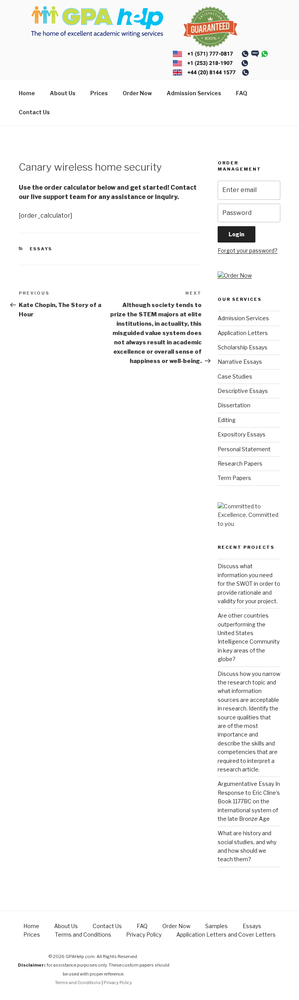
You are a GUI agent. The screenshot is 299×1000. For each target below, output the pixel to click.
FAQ (241, 93)
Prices (99, 93)
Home (27, 93)
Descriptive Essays (243, 390)
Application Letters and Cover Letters (226, 934)
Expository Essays (242, 434)
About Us (63, 93)
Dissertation (234, 405)
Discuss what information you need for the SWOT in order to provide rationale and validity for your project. (249, 583)
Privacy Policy (144, 934)
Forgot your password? (248, 250)
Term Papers (234, 478)
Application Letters (243, 333)
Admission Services (194, 93)
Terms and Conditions (83, 934)
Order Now (137, 93)
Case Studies (235, 376)
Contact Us (34, 112)
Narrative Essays (240, 361)
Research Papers (240, 463)
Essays (41, 248)
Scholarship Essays (242, 347)
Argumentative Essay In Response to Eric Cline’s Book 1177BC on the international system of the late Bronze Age (249, 801)
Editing (227, 420)
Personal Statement (244, 449)
